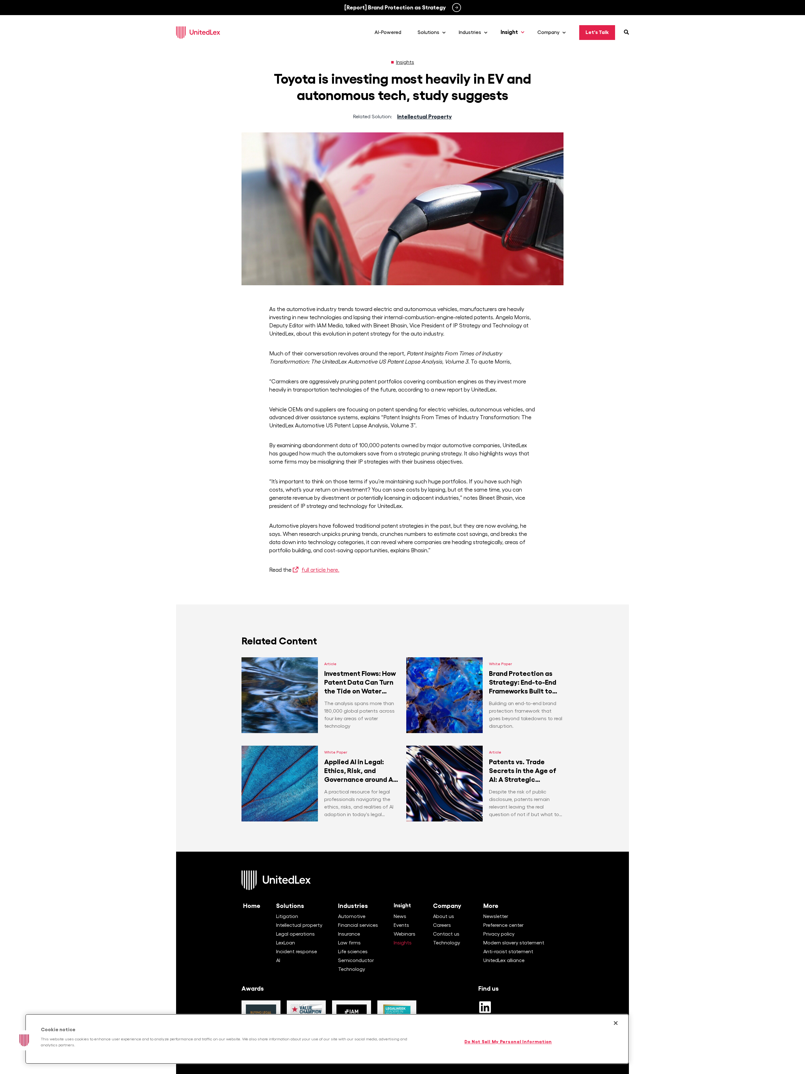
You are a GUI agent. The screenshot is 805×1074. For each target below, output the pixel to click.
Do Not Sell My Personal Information (508, 1042)
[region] (327, 1039)
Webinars (404, 934)
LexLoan (285, 942)
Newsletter (495, 916)
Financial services (358, 925)
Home (251, 906)
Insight (402, 905)
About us (443, 916)
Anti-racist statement (508, 951)
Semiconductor (356, 960)
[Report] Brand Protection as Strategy (395, 7)
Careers (442, 925)
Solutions (290, 906)
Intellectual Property (424, 117)
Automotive (351, 916)
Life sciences (353, 951)
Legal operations (295, 934)
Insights (405, 62)
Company (447, 906)
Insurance (349, 934)
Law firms (349, 942)
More (490, 906)
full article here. (320, 570)
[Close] (616, 1023)
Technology (351, 969)
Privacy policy (498, 934)
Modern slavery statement (513, 942)
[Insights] (392, 62)
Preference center (503, 925)
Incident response (296, 951)
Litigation (287, 916)
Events (401, 925)
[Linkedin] (484, 1007)
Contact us (446, 934)
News (400, 916)
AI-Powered (388, 32)
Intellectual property (299, 925)
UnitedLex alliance (504, 960)
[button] (24, 1040)
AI (278, 960)
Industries (353, 906)
